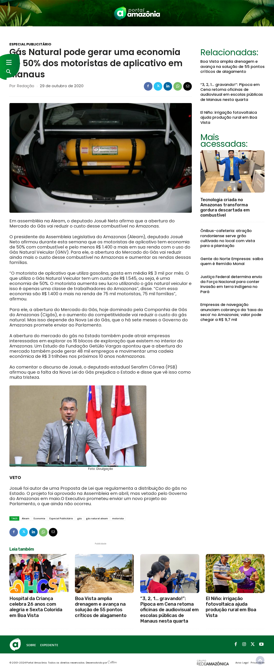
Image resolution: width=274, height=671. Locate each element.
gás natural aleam (97, 518)
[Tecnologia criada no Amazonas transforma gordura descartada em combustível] (232, 171)
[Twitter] (158, 86)
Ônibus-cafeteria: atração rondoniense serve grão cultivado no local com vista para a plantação (227, 238)
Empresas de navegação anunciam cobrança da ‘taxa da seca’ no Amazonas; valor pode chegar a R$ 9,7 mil (231, 312)
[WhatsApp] (177, 86)
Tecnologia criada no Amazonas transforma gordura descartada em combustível (225, 207)
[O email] (187, 86)
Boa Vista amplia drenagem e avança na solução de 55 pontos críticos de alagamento (232, 66)
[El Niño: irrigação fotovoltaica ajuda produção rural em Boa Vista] (235, 573)
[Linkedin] (168, 86)
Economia (39, 518)
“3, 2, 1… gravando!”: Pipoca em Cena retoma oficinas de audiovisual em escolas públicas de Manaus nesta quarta (231, 92)
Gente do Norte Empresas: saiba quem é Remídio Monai (231, 261)
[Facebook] (148, 86)
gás (79, 518)
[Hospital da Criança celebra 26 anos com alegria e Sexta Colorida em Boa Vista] (38, 573)
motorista (118, 518)
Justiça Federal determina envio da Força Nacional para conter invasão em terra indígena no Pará (231, 284)
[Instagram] (244, 644)
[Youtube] (261, 644)
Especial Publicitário (30, 44)
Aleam (25, 518)
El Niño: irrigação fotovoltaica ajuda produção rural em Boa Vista (228, 117)
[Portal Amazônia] (137, 13)
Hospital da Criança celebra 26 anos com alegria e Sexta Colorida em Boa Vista (35, 607)
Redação (25, 86)
